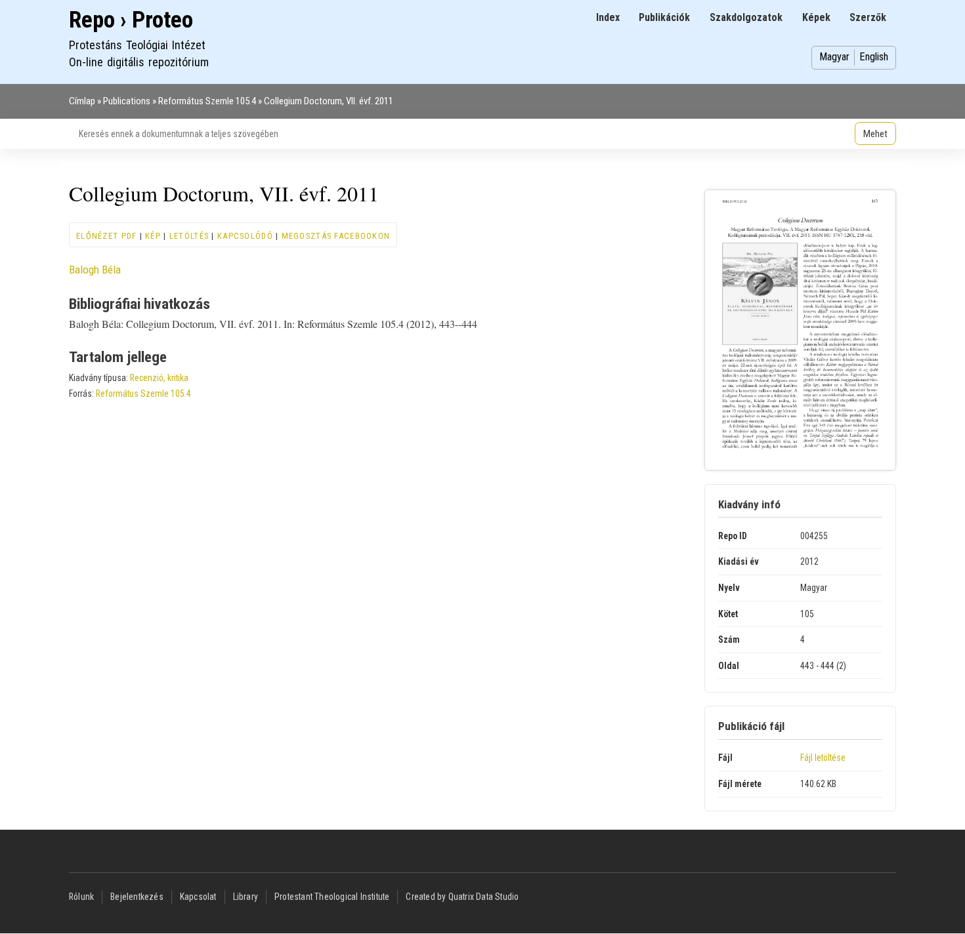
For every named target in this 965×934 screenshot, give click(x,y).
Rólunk (81, 896)
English (873, 57)
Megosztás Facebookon (336, 236)
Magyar (834, 57)
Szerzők (867, 17)
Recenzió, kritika (159, 378)
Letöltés (189, 236)
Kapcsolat (198, 896)
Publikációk (664, 17)
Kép (153, 236)
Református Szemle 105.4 (207, 101)
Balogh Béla (95, 269)
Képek (816, 17)
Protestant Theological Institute (331, 896)
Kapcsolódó (245, 236)
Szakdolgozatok (746, 17)
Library (245, 896)
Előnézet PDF (106, 236)
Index (608, 17)
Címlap (82, 101)
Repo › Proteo (131, 20)
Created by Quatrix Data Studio (462, 896)
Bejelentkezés (136, 896)
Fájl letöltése (823, 757)
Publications (126, 101)
